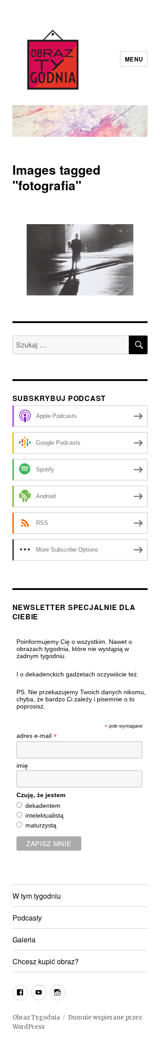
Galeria (24, 939)
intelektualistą (44, 815)
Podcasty (27, 918)
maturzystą (40, 825)
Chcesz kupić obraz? (45, 961)
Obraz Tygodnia (36, 1017)
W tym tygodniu (36, 896)
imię (22, 765)
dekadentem (42, 805)
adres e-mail (36, 736)
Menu (134, 59)
